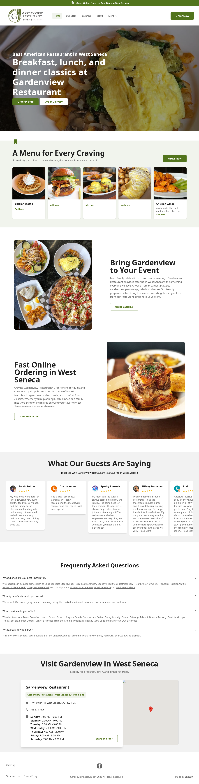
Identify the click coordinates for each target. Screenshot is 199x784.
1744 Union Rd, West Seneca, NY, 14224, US (53, 702)
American (17, 617)
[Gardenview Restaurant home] (26, 16)
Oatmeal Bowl (126, 583)
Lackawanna (74, 635)
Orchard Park (89, 635)
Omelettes (78, 620)
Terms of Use (13, 776)
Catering (134, 617)
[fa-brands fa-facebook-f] (99, 765)
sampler (106, 602)
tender (36, 602)
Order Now (182, 16)
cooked (22, 602)
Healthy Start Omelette (147, 583)
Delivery (162, 617)
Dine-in (153, 617)
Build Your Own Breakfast (123, 620)
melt (114, 602)
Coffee (100, 617)
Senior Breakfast (44, 620)
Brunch (60, 617)
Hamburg (108, 635)
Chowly (189, 776)
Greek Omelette (102, 587)
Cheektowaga (60, 635)
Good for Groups (176, 617)
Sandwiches (89, 617)
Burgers (69, 617)
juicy (30, 602)
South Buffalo (36, 635)
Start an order (104, 738)
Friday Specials (10, 620)
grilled (59, 602)
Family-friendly (112, 617)
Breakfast (35, 617)
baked (68, 602)
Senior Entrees (27, 620)
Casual (124, 617)
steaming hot (48, 602)
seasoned (89, 602)
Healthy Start (92, 620)
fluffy (15, 602)
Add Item (19, 209)
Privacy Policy (30, 776)
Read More (145, 530)
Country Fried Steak (107, 583)
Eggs (102, 620)
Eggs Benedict (52, 583)
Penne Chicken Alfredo (14, 587)
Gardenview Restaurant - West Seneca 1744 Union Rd (55, 694)
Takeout (144, 617)
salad (124, 602)
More (111, 15)
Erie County (121, 635)
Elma (99, 635)
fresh (98, 602)
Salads (78, 617)
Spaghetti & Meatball (38, 587)
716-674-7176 (37, 709)
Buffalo (48, 635)
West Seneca (21, 635)
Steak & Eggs (67, 583)
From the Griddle (63, 620)
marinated (77, 602)
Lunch (44, 617)
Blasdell (136, 635)
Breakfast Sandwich (86, 583)
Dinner (52, 617)
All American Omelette (81, 587)
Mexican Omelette (125, 587)
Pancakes (164, 583)
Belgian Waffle (178, 583)
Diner (26, 617)
